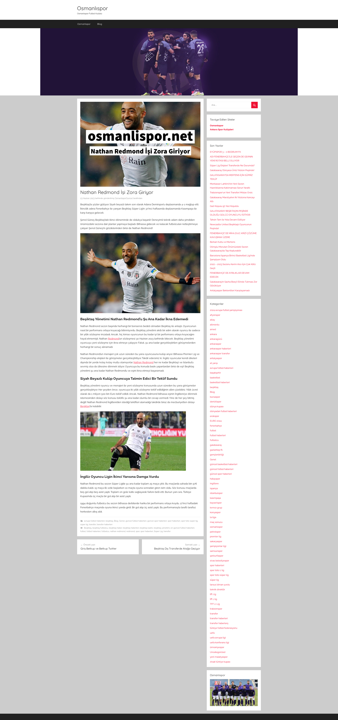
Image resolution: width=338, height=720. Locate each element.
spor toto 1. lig (217, 570)
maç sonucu (216, 522)
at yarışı (214, 363)
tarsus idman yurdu (220, 584)
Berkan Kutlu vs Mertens (222, 242)
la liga (213, 517)
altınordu (214, 324)
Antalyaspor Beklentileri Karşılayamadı (230, 290)
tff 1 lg (213, 594)
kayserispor (216, 502)
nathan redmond (117, 531)
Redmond (113, 338)
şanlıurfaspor (216, 555)
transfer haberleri (104, 524)
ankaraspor (215, 344)
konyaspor (215, 512)
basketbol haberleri (220, 382)
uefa (212, 633)
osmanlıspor (216, 527)
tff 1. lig (213, 599)
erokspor (214, 416)
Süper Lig (158, 531)
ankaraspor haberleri (220, 348)
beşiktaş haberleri (131, 528)
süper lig (84, 524)
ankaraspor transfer (220, 353)
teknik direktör (217, 589)
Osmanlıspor (92, 8)
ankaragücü (216, 339)
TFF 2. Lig (215, 604)
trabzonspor (216, 608)
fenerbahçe (216, 425)
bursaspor (215, 397)
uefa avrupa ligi (218, 637)
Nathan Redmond (143, 362)
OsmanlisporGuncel (124, 198)
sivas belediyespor (219, 560)
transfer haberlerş (219, 623)
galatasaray (216, 445)
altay (212, 319)
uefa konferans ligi (219, 642)
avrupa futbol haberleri (94, 521)
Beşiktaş (85, 406)
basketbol (215, 377)
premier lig (215, 536)
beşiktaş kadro (146, 528)
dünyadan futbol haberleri (223, 411)
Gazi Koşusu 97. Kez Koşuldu (224, 206)
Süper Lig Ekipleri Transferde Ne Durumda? (232, 165)
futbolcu (105, 531)
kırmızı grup (216, 507)
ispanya (214, 488)
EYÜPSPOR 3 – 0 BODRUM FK (225, 152)
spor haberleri (174, 521)
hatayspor (215, 478)
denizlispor (215, 401)
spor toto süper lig (189, 521)
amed (213, 329)
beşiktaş (109, 521)
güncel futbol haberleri (136, 521)
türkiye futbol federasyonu (223, 628)
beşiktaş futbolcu (100, 528)
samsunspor (216, 551)
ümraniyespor (217, 647)
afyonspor (215, 315)
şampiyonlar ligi (218, 546)
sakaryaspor (216, 541)
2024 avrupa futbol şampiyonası (226, 310)
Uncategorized (217, 652)
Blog (99, 24)
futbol (83, 531)
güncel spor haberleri (157, 521)
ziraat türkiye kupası (220, 661)
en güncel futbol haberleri (182, 528)
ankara (213, 334)
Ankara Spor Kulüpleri (221, 129)
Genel (122, 521)
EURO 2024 (216, 421)
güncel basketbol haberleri (223, 464)
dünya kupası (217, 406)
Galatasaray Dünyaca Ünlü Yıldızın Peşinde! (232, 170)
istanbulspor (216, 493)
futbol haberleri (94, 531)
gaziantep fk (216, 450)
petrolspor (215, 531)
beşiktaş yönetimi (162, 528)
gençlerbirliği (217, 454)
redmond (130, 531)
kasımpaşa (215, 498)
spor (138, 531)
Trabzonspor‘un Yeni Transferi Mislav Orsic (231, 192)
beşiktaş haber (115, 528)
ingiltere (214, 483)
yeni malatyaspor (219, 657)
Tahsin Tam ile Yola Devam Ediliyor (227, 219)
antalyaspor (216, 358)
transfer (92, 524)
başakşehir (215, 372)
